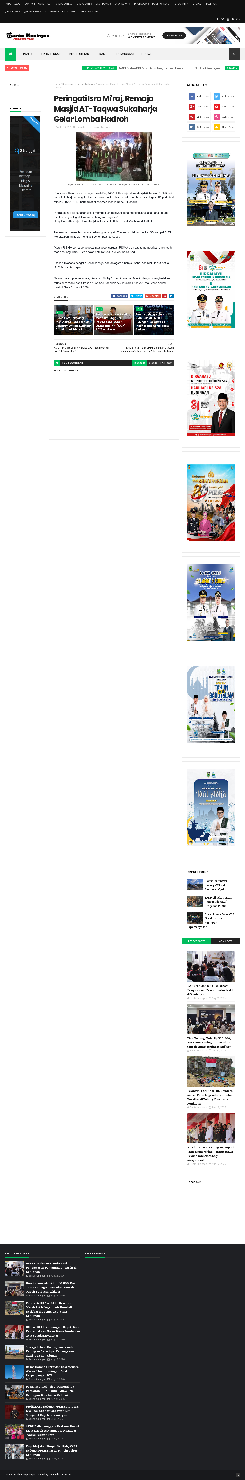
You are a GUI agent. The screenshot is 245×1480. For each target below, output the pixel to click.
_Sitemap (196, 4)
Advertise (44, 4)
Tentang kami (124, 53)
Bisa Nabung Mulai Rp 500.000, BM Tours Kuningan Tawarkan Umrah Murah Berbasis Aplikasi (209, 1042)
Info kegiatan (79, 53)
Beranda (26, 53)
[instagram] (233, 19)
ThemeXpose (24, 1474)
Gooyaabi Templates (60, 1474)
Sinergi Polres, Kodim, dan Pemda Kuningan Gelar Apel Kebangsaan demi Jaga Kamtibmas (50, 1351)
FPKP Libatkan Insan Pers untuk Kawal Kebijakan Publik (218, 902)
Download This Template (82, 11)
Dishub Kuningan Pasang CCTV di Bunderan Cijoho (215, 885)
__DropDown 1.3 (63, 4)
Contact (30, 4)
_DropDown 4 (122, 4)
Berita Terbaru (51, 53)
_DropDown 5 (141, 4)
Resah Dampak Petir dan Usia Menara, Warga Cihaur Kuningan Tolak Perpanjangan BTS (52, 1371)
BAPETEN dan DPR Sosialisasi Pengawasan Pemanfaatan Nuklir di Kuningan (139, 68)
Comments (225, 941)
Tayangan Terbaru (84, 84)
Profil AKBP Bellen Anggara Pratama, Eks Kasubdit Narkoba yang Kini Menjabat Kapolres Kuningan (52, 1411)
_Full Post (211, 4)
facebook (166, 363)
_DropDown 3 (103, 4)
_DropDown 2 (83, 4)
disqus (153, 363)
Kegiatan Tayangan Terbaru (70, 67)
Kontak (146, 53)
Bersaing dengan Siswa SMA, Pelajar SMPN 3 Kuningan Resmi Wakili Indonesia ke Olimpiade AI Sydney (153, 322)
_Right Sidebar (33, 11)
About (18, 4)
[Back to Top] (238, 1475)
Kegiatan (67, 84)
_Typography (180, 4)
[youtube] (228, 19)
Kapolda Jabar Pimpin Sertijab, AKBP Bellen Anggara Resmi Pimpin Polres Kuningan (52, 1451)
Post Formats (160, 4)
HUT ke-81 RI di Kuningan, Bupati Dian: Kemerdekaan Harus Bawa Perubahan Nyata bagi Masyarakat (53, 1331)
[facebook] (217, 19)
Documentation (55, 11)
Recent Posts (196, 941)
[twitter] (222, 19)
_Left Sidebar (13, 11)
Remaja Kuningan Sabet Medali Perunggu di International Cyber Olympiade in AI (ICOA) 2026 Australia (111, 322)
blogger (139, 363)
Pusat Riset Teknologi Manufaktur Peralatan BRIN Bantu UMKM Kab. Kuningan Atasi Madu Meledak (73, 323)
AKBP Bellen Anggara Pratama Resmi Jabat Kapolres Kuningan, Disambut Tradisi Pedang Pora (52, 1431)
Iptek (59, 312)
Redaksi (101, 53)
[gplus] (238, 19)
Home (8, 4)
